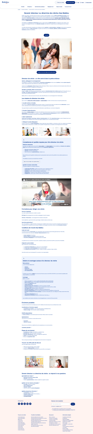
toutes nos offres (31, 347)
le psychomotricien (28, 19)
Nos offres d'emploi (35, 426)
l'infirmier (68, 19)
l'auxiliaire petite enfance (61, 19)
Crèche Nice (20, 426)
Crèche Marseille (21, 422)
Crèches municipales (53, 418)
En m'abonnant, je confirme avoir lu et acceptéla (63, 409)
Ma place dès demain (70, 2)
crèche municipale (36, 100)
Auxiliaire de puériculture (36, 419)
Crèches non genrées (53, 419)
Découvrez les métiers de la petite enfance (31, 161)
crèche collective (49, 146)
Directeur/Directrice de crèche (37, 417)
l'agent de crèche (29, 20)
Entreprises (29, 6)
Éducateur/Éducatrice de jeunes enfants (39, 420)
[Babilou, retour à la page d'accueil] (5, 2)
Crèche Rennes (21, 428)
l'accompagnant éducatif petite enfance (49, 19)
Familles (22, 6)
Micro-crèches (52, 417)
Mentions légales (66, 419)
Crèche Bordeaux (21, 417)
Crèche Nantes (21, 425)
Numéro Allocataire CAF (54, 425)
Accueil (19, 9)
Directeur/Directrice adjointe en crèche (39, 418)
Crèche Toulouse (21, 429)
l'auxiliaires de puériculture (37, 19)
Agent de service (34, 424)
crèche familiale (44, 100)
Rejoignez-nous (50, 6)
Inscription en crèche (53, 422)
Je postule (46, 35)
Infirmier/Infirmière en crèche (37, 425)
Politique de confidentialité (68, 420)
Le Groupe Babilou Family (68, 429)
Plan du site (65, 422)
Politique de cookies (66, 421)
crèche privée (30, 100)
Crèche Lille (20, 420)
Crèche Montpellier (21, 424)
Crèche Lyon (20, 421)
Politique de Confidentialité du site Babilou (61, 409)
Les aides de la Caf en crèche (54, 424)
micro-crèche (41, 146)
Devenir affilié (65, 428)
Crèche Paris (20, 427)
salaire (33, 273)
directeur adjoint (58, 17)
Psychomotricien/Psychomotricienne (38, 422)
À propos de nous (68, 6)
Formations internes (27, 396)
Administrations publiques (39, 6)
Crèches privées (52, 420)
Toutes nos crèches (60, 2)
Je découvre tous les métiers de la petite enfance (46, 72)
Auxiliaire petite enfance (36, 421)
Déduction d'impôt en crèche (55, 421)
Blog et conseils (59, 6)
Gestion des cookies (66, 431)
